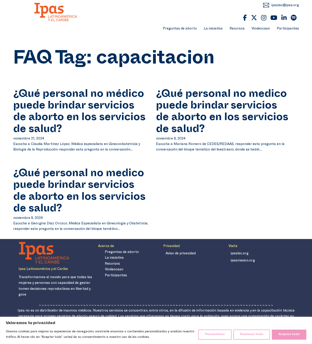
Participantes (288, 29)
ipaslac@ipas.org (285, 5)
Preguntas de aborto (180, 29)
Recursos (237, 29)
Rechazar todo (251, 334)
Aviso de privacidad (181, 254)
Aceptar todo (289, 334)
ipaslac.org (240, 254)
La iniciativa (213, 29)
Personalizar (215, 334)
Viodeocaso (260, 29)
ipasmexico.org (243, 261)
